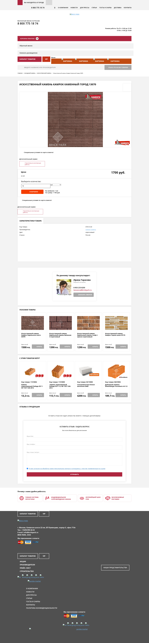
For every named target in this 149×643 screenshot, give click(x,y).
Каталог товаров (28, 514)
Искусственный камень (44, 73)
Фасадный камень (29, 73)
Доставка (117, 8)
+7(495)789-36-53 (28, 530)
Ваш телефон (31, 444)
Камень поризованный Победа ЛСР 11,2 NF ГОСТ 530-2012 (60, 386)
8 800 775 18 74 (37, 7)
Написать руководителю (28, 53)
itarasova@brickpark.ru (82, 290)
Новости (74, 8)
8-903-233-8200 (79, 287)
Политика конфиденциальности (41, 608)
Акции (23, 561)
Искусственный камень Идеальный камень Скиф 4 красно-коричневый (87, 335)
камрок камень (91, 229)
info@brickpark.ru (31, 532)
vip (46, 59)
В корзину (34, 192)
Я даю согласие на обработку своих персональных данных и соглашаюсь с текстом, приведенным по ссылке (67, 469)
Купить (39, 346)
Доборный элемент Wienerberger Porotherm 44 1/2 (116, 385)
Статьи (94, 8)
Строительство (27, 571)
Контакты (127, 8)
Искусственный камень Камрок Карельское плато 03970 (31, 335)
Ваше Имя (30, 436)
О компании (63, 8)
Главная (20, 73)
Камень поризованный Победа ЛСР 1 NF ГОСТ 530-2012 (32, 386)
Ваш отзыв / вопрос (33, 452)
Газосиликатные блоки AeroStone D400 (86, 385)
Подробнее (32, 328)
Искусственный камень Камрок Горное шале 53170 (115, 334)
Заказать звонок (85, 295)
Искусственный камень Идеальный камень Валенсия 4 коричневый (60, 335)
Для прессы (84, 8)
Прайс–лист (25, 568)
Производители (27, 565)
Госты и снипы (105, 8)
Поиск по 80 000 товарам (118, 67)
